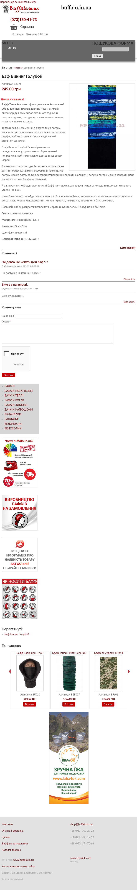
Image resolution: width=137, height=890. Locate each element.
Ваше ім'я (8, 316)
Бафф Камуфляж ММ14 (108, 653)
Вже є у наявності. (15, 285)
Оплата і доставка (13, 830)
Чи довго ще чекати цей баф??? (25, 262)
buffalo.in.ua (76, 8)
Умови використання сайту (18, 866)
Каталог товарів (11, 850)
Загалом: (31, 34)
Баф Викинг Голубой (16, 634)
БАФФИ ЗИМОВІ (15, 405)
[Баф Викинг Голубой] (102, 169)
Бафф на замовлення (15, 843)
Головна (18, 68)
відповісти (129, 279)
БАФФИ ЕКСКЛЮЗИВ (18, 391)
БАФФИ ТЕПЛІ (13, 395)
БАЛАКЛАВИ (12, 414)
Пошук (97, 49)
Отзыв (7, 321)
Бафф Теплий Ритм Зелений (69, 653)
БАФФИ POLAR (14, 400)
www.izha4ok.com (80, 858)
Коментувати (127, 248)
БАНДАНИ (11, 419)
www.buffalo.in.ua (23, 860)
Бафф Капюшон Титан (30, 653)
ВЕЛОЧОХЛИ (13, 424)
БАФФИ (9, 386)
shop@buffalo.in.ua (81, 824)
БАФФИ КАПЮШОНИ (18, 409)
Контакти (7, 824)
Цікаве (6, 837)
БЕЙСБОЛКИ (13, 428)
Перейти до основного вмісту (18, 2)
